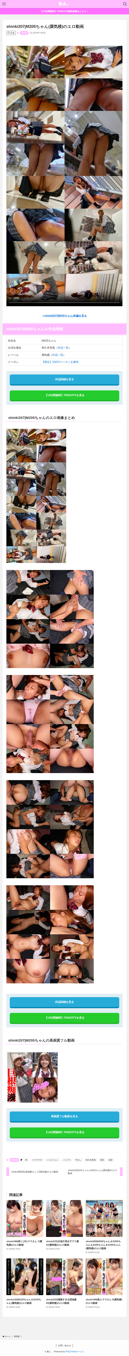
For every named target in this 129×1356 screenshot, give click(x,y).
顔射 (111, 1160)
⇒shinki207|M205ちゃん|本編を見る (64, 315)
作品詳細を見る (64, 379)
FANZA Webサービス (74, 1351)
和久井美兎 (91, 1160)
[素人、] (64, 4)
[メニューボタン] (4, 4)
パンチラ (67, 1160)
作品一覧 (63, 347)
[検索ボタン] (125, 4)
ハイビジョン (52, 1160)
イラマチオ (37, 1160)
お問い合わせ (64, 1345)
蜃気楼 (24, 33)
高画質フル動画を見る (64, 1116)
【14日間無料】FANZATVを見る (64, 395)
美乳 (102, 1160)
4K (26, 1160)
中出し (78, 1160)
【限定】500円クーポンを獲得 (60, 362)
